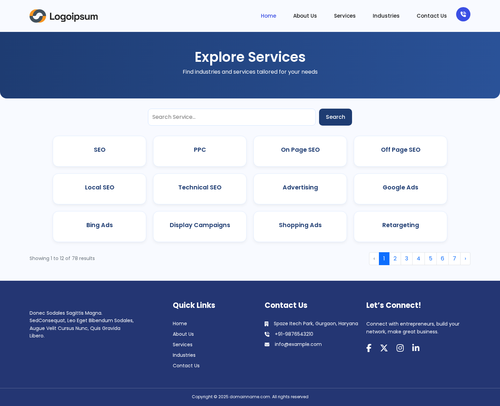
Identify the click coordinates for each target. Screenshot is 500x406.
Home (268, 15)
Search (335, 117)
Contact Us (432, 15)
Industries (386, 15)
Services (345, 15)
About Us (305, 15)
